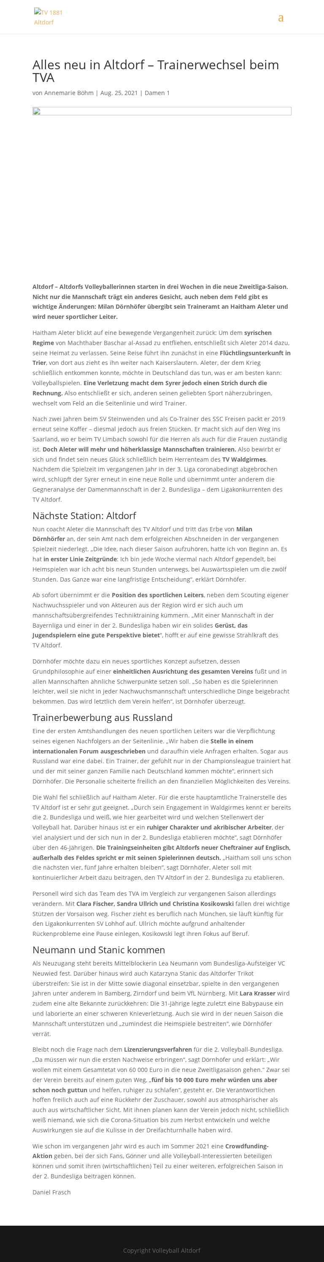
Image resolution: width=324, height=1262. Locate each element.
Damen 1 (157, 93)
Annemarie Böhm (69, 93)
